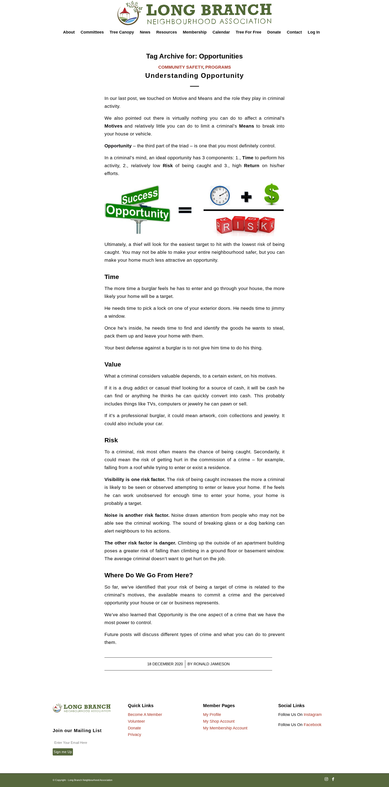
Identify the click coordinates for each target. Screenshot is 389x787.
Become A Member (145, 714)
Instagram (313, 714)
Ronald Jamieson (212, 664)
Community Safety (180, 67)
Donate (134, 728)
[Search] (326, 32)
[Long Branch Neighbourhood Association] (194, 13)
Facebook (312, 724)
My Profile (212, 714)
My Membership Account (225, 728)
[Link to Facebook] (333, 781)
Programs (218, 67)
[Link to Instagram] (326, 781)
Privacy (134, 734)
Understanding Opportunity (194, 75)
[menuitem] (69, 32)
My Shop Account (219, 721)
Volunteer (136, 721)
